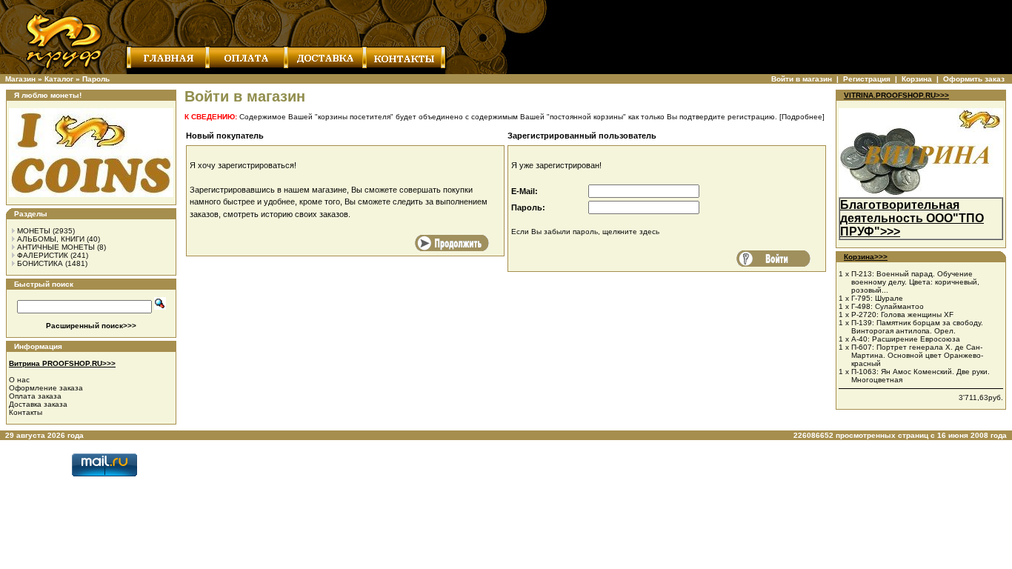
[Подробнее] (802, 117)
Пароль (96, 79)
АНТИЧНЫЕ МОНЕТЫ (56, 247)
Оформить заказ (974, 79)
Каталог (58, 79)
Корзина (917, 79)
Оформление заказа (46, 388)
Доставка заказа (38, 404)
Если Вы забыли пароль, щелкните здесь (585, 231)
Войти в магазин (801, 79)
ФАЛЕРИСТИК (42, 255)
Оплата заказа (35, 396)
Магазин (20, 79)
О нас (19, 380)
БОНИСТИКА (40, 263)
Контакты (25, 412)
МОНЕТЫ (33, 231)
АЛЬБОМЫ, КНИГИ (50, 239)
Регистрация (867, 79)
